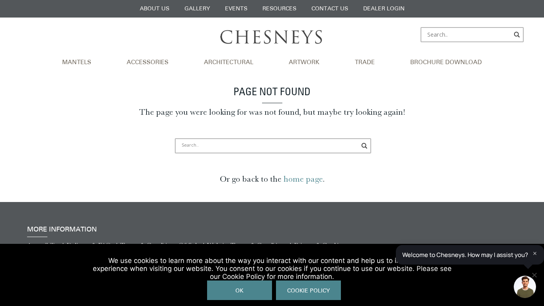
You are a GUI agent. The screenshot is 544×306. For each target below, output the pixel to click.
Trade (365, 63)
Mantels (76, 63)
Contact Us (329, 9)
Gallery (197, 9)
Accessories (147, 63)
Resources (279, 9)
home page (303, 179)
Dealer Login (384, 9)
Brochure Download (446, 63)
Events (236, 9)
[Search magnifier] (517, 34)
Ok (239, 291)
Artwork (304, 63)
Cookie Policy (308, 291)
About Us (154, 9)
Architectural (228, 63)
